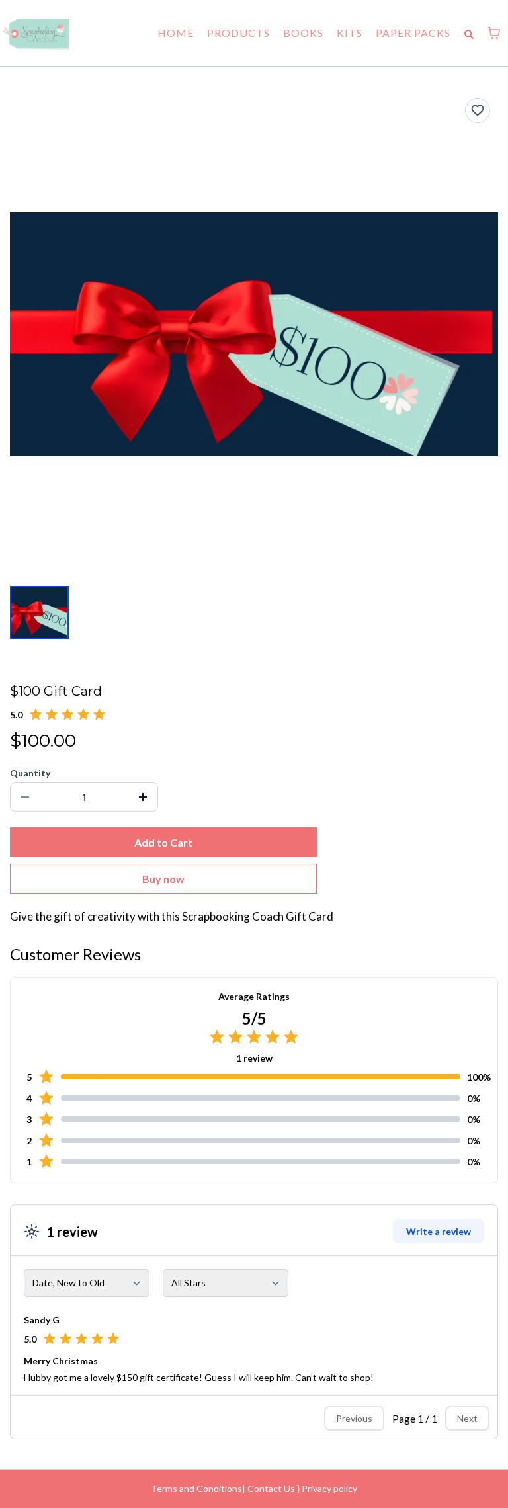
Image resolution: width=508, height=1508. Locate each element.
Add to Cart (163, 842)
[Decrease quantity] (25, 797)
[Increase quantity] (143, 797)
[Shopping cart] (494, 33)
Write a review (438, 1231)
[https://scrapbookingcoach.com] (36, 33)
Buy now (163, 878)
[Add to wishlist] (477, 110)
